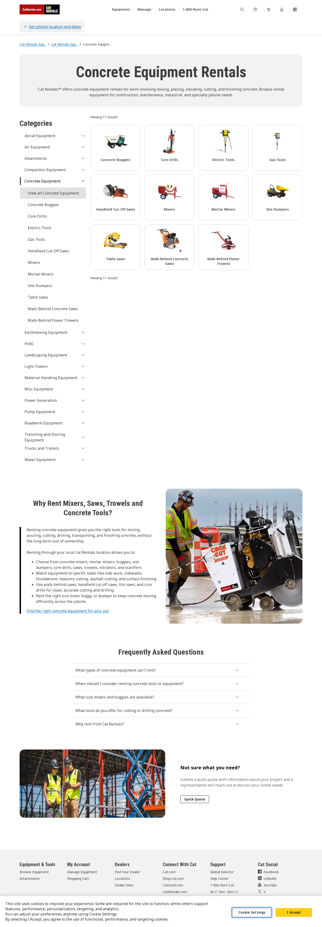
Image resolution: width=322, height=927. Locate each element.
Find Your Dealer (127, 872)
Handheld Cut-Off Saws (48, 251)
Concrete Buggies (43, 204)
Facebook (271, 872)
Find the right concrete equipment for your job (68, 611)
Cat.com (169, 872)
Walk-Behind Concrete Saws (53, 308)
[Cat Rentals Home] (40, 9)
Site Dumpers (40, 285)
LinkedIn (270, 878)
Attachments (30, 878)
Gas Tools (36, 239)
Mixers (34, 262)
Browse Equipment (34, 872)
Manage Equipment (82, 872)
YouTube (270, 885)
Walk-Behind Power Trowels (53, 320)
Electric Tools (39, 227)
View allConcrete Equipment (53, 193)
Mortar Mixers (41, 274)
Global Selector (222, 872)
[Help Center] (255, 9)
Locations (122, 878)
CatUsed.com (173, 885)
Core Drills (37, 216)
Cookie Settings (251, 912)
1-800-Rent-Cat (222, 885)
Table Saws (38, 297)
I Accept (294, 912)
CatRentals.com (175, 891)
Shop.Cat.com (173, 878)
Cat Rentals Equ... (33, 44)
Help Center (219, 878)
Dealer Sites (124, 885)
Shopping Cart (78, 878)
